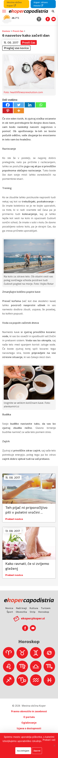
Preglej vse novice (16, 48)
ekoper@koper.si (33, 618)
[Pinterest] (8, 110)
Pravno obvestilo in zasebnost (29, 711)
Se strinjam (23, 750)
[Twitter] (19, 104)
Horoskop (43, 612)
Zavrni (36, 750)
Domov (6, 31)
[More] (19, 110)
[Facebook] (8, 104)
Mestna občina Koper (14, 4)
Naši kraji (21, 608)
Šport (10, 612)
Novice (9, 608)
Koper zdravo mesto (41, 4)
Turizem (45, 608)
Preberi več (49, 739)
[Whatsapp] (41, 104)
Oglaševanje (29, 722)
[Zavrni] (54, 745)
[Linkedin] (30, 104)
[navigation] (29, 12)
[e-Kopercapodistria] (28, 11)
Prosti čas (18, 31)
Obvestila (21, 612)
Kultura (34, 608)
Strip (32, 612)
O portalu (29, 717)
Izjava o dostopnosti (29, 728)
